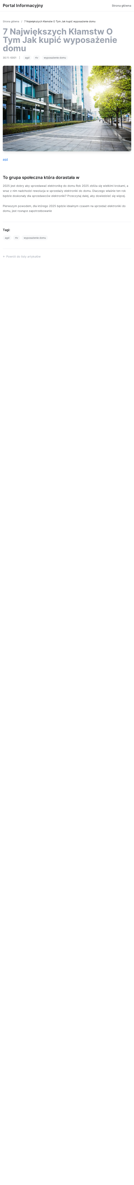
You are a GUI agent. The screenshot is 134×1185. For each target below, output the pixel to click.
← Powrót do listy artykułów (22, 256)
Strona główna (121, 5)
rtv (36, 57)
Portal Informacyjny (23, 5)
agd (27, 57)
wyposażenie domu (55, 57)
